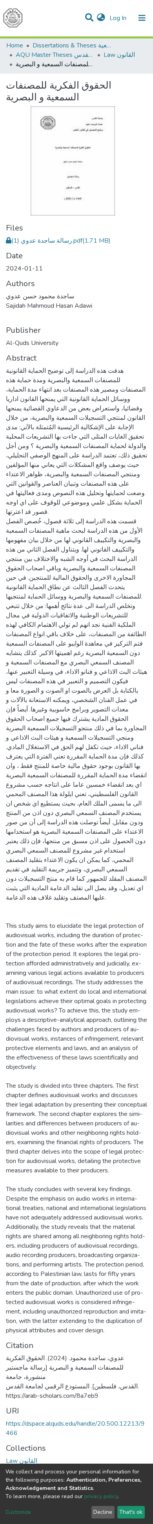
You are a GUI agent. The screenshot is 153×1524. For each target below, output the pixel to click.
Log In (118, 18)
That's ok (130, 1512)
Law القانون (119, 55)
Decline (102, 1512)
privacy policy (101, 1496)
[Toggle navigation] (142, 18)
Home (14, 45)
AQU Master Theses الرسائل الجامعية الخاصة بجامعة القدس (55, 55)
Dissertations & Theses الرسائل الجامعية (72, 45)
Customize (18, 1512)
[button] (101, 18)
